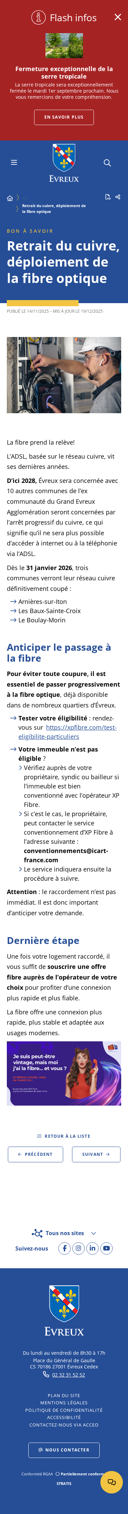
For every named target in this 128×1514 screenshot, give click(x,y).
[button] (107, 161)
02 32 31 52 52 (68, 1374)
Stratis (64, 1483)
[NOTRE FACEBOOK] (64, 1248)
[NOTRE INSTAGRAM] (78, 1248)
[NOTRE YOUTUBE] (106, 1248)
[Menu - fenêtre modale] (13, 163)
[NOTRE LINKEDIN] (92, 1248)
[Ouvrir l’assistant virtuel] (111, 1482)
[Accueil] (10, 198)
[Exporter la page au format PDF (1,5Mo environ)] (108, 197)
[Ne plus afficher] (118, 17)
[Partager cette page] (118, 197)
